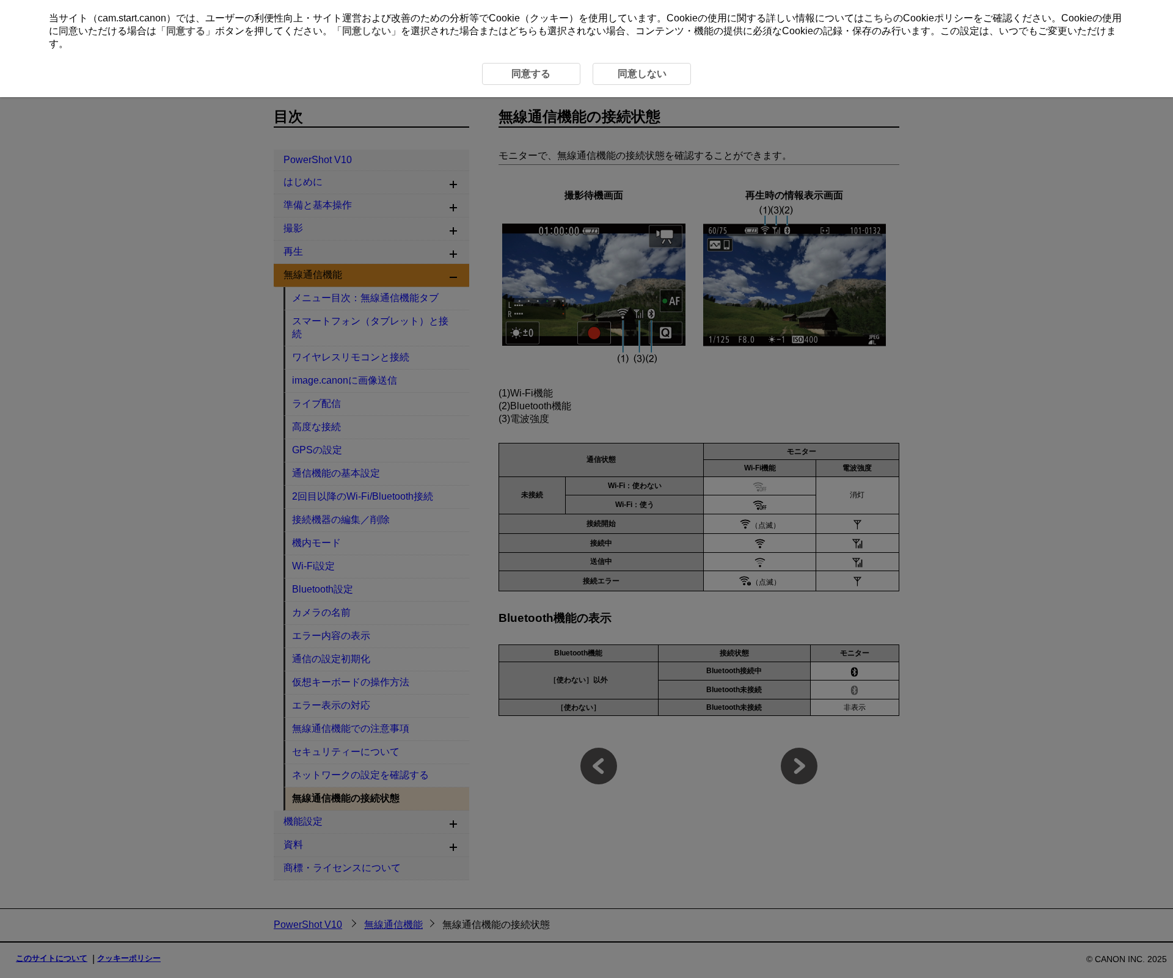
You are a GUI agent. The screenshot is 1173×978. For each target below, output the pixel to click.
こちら (878, 18)
